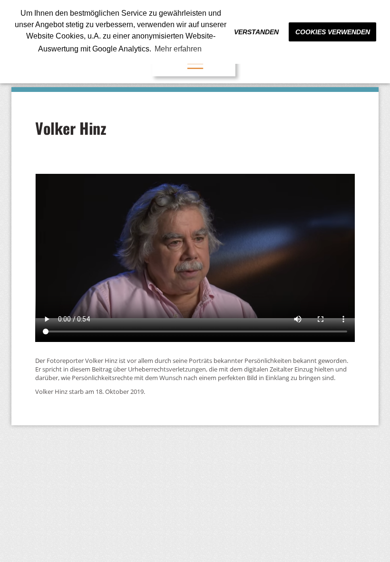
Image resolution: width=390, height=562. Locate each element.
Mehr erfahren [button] (178, 49)
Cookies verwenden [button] (332, 32)
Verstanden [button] (256, 32)
